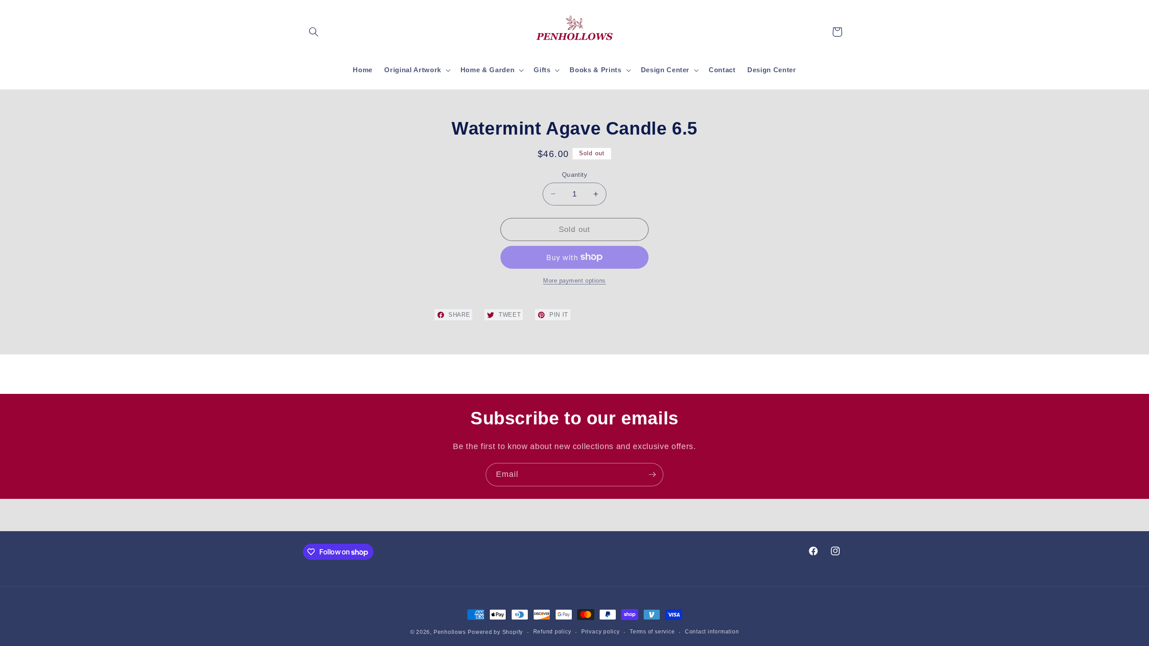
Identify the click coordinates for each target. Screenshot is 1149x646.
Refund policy (552, 632)
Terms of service (652, 632)
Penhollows (450, 632)
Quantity (575, 174)
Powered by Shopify (495, 632)
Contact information (712, 632)
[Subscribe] (652, 474)
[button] (314, 32)
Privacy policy (600, 632)
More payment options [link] (574, 280)
